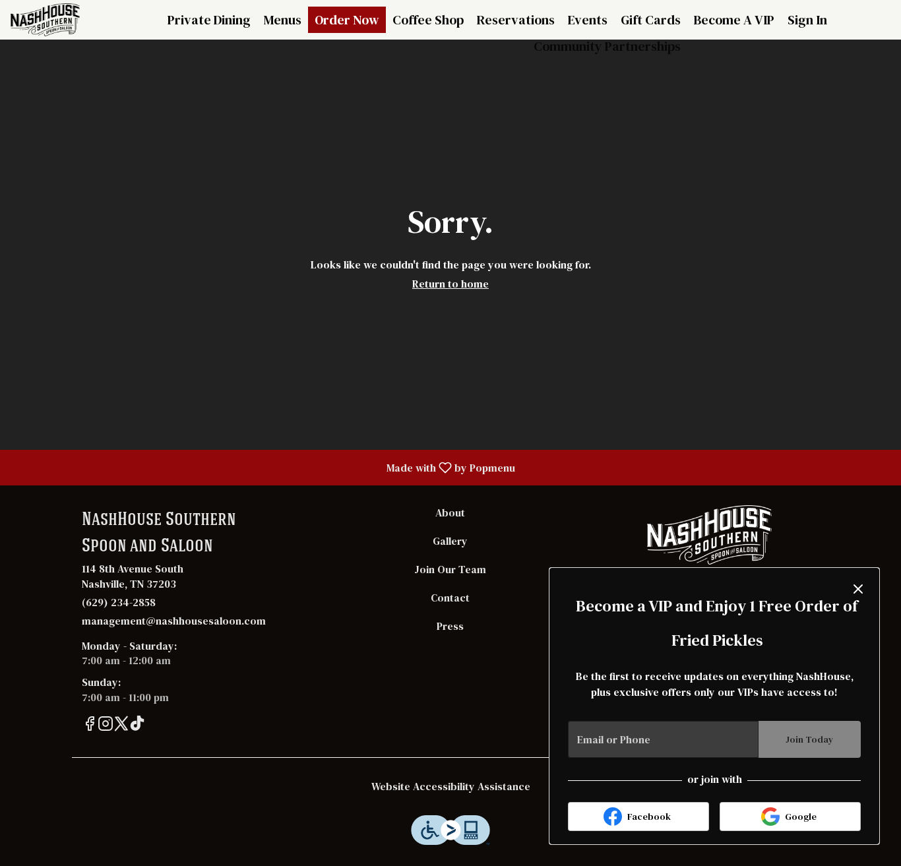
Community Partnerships (607, 46)
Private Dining (209, 20)
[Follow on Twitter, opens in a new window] (121, 726)
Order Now (347, 20)
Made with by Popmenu (262, 467)
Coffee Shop (428, 20)
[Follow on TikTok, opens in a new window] (137, 726)
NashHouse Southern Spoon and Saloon (709, 535)
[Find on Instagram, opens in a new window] (105, 726)
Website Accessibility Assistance (450, 786)
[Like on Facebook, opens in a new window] (90, 726)
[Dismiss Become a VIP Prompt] (858, 589)
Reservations (516, 20)
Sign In (807, 20)
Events (587, 20)
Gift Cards (651, 20)
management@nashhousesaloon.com (174, 620)
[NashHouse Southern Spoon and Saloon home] (70, 19)
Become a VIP (734, 20)
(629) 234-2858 (119, 602)
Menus (282, 20)
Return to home (450, 283)
